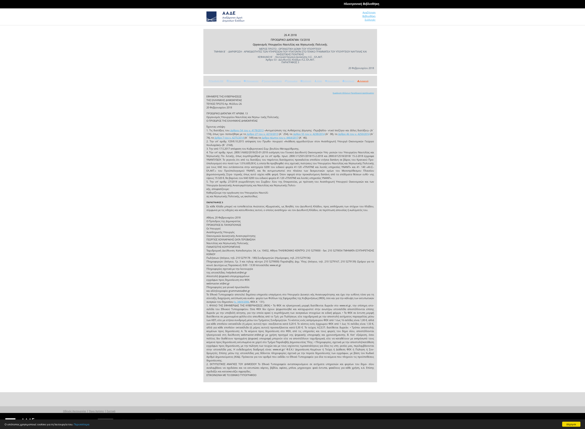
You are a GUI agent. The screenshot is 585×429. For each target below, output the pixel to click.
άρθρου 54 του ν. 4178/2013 (246, 130)
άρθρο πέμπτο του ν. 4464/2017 (279, 137)
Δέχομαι (571, 424)
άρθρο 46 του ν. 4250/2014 (353, 134)
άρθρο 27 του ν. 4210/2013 (262, 134)
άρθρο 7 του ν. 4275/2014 (229, 137)
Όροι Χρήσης (96, 411)
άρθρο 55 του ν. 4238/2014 (308, 134)
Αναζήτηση (369, 12)
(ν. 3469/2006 (241, 302)
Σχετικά (111, 411)
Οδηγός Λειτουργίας (74, 411)
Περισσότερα (81, 424)
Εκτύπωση (349, 81)
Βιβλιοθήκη (369, 16)
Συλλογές (370, 20)
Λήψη (319, 81)
